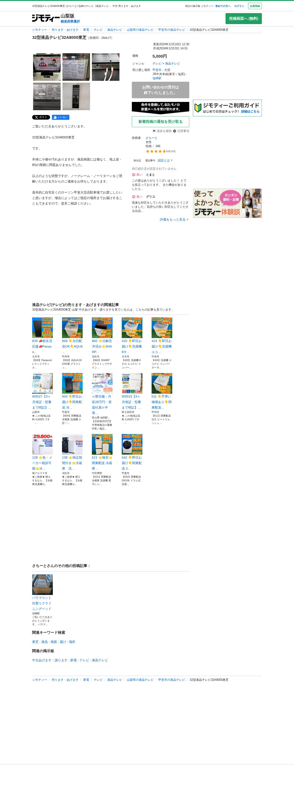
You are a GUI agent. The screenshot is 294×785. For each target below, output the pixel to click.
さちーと (152, 138)
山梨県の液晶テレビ (140, 29)
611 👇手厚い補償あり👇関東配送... (162, 402)
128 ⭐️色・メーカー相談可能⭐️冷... (42, 463)
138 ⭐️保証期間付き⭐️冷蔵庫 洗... (72, 463)
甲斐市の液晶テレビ (171, 29)
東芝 (35, 642)
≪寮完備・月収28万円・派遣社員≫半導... (102, 405)
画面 (54, 642)
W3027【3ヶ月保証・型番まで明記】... (41, 402)
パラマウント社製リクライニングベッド (41, 603)
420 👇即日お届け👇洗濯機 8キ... (132, 346)
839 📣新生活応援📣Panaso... (42, 346)
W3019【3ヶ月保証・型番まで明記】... (131, 402)
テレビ (98, 29)
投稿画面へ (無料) (243, 18)
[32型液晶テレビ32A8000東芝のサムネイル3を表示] (105, 67)
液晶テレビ (114, 29)
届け (63, 642)
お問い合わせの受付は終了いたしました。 (160, 90)
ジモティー (39, 29)
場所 (72, 642)
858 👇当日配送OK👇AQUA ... (72, 346)
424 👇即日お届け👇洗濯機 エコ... (162, 346)
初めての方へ (223, 6)
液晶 (44, 642)
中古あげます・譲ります (50, 660)
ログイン (239, 6)
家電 (86, 29)
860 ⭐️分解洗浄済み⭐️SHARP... (102, 346)
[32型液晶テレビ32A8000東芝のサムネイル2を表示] (76, 67)
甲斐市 (157, 70)
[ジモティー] (46, 18)
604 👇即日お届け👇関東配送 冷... (72, 402)
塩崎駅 (157, 78)
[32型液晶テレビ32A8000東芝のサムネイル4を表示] (47, 96)
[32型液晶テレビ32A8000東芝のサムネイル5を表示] (76, 96)
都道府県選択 (70, 21)
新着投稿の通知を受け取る (161, 121)
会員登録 (255, 6)
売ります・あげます (65, 29)
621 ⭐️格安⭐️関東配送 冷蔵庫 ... (102, 463)
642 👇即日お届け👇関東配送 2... (132, 463)
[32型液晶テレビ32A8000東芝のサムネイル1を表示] (47, 67)
